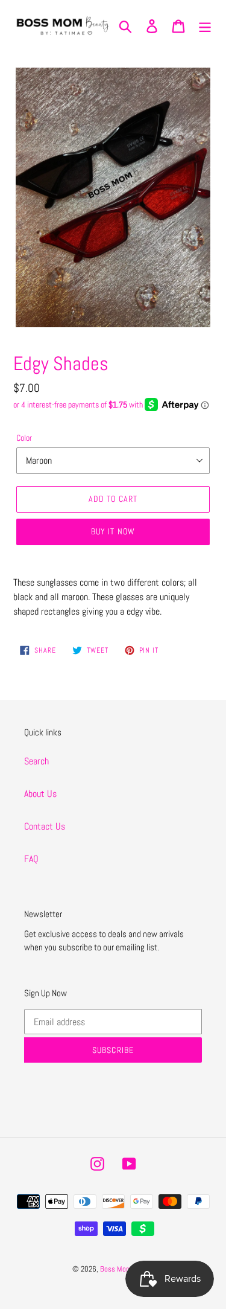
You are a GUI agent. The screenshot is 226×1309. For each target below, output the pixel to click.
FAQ (31, 859)
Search (36, 761)
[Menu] (205, 25)
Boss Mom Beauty (127, 1269)
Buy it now (113, 531)
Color (24, 437)
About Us (40, 793)
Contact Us (44, 826)
